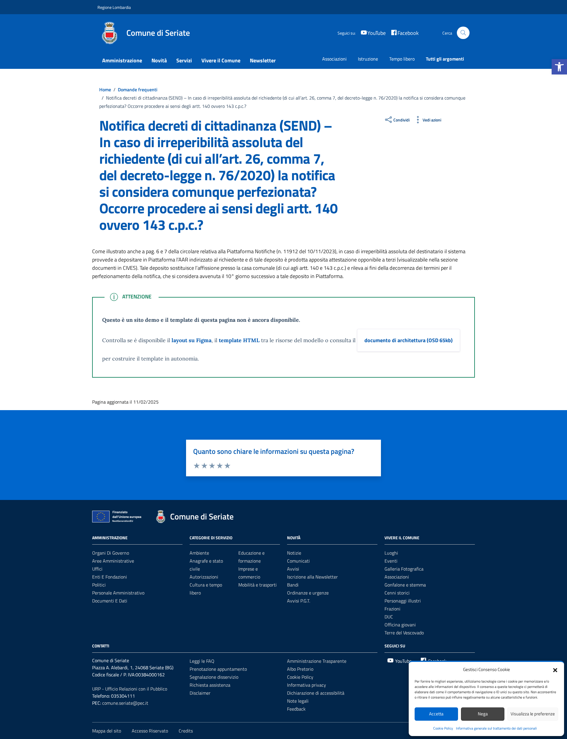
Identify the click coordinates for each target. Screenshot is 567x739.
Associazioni (334, 58)
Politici (99, 584)
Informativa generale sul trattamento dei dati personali (496, 728)
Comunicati (298, 560)
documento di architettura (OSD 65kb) (408, 340)
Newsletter (263, 60)
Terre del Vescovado (404, 632)
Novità (159, 60)
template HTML (239, 340)
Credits (186, 730)
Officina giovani (400, 624)
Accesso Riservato (150, 730)
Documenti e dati (109, 600)
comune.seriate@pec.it (125, 702)
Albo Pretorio (300, 669)
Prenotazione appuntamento (218, 669)
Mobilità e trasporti (257, 584)
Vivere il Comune (220, 60)
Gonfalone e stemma (405, 584)
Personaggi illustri (402, 600)
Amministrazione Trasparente (316, 661)
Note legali (298, 700)
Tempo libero (402, 58)
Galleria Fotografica (403, 568)
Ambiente (199, 552)
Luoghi (391, 552)
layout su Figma (191, 340)
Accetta (436, 713)
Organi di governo (110, 552)
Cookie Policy (443, 728)
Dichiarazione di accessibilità (315, 692)
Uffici (97, 568)
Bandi (293, 584)
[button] (559, 66)
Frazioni (392, 608)
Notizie (294, 552)
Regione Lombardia (114, 7)
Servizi (184, 60)
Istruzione (368, 58)
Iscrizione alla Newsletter (312, 576)
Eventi (390, 560)
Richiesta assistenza (210, 684)
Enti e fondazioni (109, 576)
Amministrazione (122, 60)
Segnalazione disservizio (214, 676)
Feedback (296, 708)
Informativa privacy (306, 684)
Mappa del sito (106, 730)
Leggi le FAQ (202, 661)
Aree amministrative (113, 560)
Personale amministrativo (118, 592)
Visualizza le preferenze (533, 713)
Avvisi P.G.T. (298, 600)
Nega (483, 713)
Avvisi (293, 568)
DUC (388, 616)
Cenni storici (397, 592)
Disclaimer (200, 692)
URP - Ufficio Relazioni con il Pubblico (129, 688)
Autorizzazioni (204, 576)
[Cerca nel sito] (463, 33)
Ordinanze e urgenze (308, 592)
